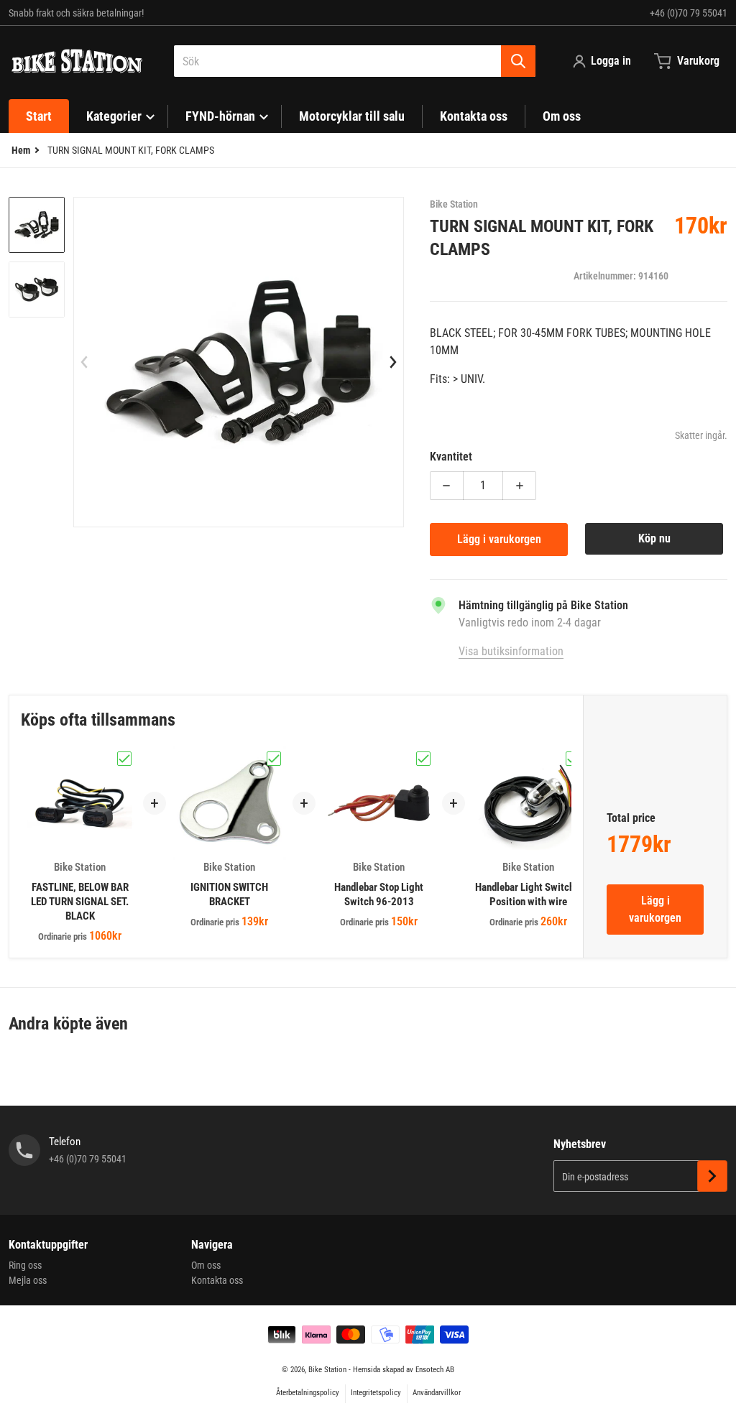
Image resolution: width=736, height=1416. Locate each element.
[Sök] (518, 61)
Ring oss (25, 1265)
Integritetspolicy (376, 1392)
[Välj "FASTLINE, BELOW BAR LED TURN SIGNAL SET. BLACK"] (124, 758)
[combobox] (354, 61)
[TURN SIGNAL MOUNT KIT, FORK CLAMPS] (37, 225)
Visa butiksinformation (511, 651)
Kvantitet (451, 456)
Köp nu (654, 538)
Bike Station (327, 1369)
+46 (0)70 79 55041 (688, 13)
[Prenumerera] (712, 1176)
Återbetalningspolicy (307, 1392)
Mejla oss (28, 1280)
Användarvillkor (437, 1392)
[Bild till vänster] (84, 362)
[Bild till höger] (393, 362)
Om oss (206, 1265)
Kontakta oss (217, 1280)
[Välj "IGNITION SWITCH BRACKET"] (274, 758)
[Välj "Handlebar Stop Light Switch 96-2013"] (423, 758)
